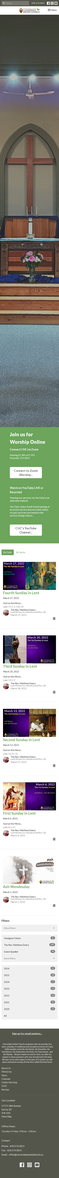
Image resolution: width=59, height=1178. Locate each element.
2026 (29, 968)
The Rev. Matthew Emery (29, 944)
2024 (29, 981)
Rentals (5, 1089)
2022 (29, 995)
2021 (29, 1002)
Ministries (7, 1071)
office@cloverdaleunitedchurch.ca (26, 1154)
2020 (29, 1008)
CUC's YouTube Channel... (25, 530)
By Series (20, 552)
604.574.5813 (38, 3)
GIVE (4, 1085)
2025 (29, 975)
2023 (29, 988)
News (4, 1075)
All (5, 1015)
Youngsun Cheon (29, 938)
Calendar (6, 1078)
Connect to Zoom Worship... (26, 472)
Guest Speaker (29, 951)
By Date (7, 552)
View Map (6, 1116)
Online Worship (9, 1082)
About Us (6, 1068)
